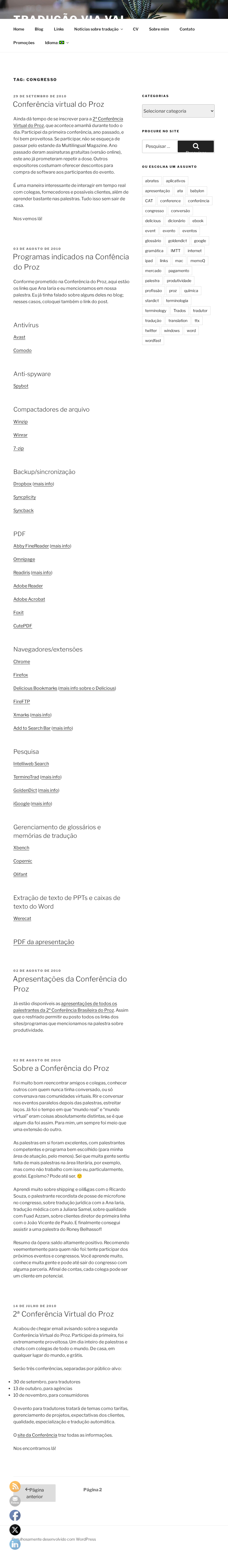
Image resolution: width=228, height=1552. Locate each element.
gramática (154, 250)
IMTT (175, 250)
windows (172, 330)
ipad (149, 260)
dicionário (176, 220)
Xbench (21, 847)
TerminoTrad (26, 777)
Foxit (18, 612)
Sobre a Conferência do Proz (61, 1068)
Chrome (21, 661)
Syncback (23, 510)
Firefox (20, 675)
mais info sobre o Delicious (87, 688)
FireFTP (21, 701)
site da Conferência (37, 1435)
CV (135, 29)
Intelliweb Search (31, 763)
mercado (153, 270)
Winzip (20, 421)
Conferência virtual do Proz (58, 104)
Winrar (20, 435)
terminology (155, 310)
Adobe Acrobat (29, 599)
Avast (19, 337)
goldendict (177, 240)
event (150, 230)
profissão (153, 290)
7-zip (18, 448)
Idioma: (52, 42)
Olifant (20, 874)
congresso (154, 210)
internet (195, 250)
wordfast (153, 340)
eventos (189, 230)
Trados (180, 310)
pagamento (178, 270)
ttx (197, 320)
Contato (187, 29)
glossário (153, 240)
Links (59, 29)
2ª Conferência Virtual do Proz (63, 1314)
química (191, 290)
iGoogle (21, 803)
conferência (198, 200)
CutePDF (22, 625)
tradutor (200, 310)
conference (170, 200)
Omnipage (24, 559)
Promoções (23, 42)
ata (180, 190)
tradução (153, 320)
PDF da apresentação (43, 941)
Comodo (22, 350)
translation (177, 320)
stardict (152, 300)
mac (179, 260)
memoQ (197, 260)
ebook (198, 220)
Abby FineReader (31, 546)
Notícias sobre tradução (96, 29)
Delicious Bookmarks (35, 688)
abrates (152, 180)
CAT (149, 200)
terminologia (177, 300)
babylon (197, 190)
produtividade (179, 280)
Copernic (22, 861)
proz (173, 290)
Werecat (22, 918)
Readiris (21, 572)
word (191, 330)
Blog (39, 29)
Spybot (20, 386)
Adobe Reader (28, 586)
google (200, 240)
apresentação (157, 190)
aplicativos (175, 180)
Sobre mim (159, 29)
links (164, 260)
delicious (153, 220)
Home (18, 29)
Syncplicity (24, 497)
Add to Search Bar (32, 728)
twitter (151, 330)
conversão (180, 210)
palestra (152, 280)
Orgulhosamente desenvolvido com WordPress (54, 1539)
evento (169, 230)
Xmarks (21, 714)
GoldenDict (25, 790)
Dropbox (22, 483)
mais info (43, 483)
